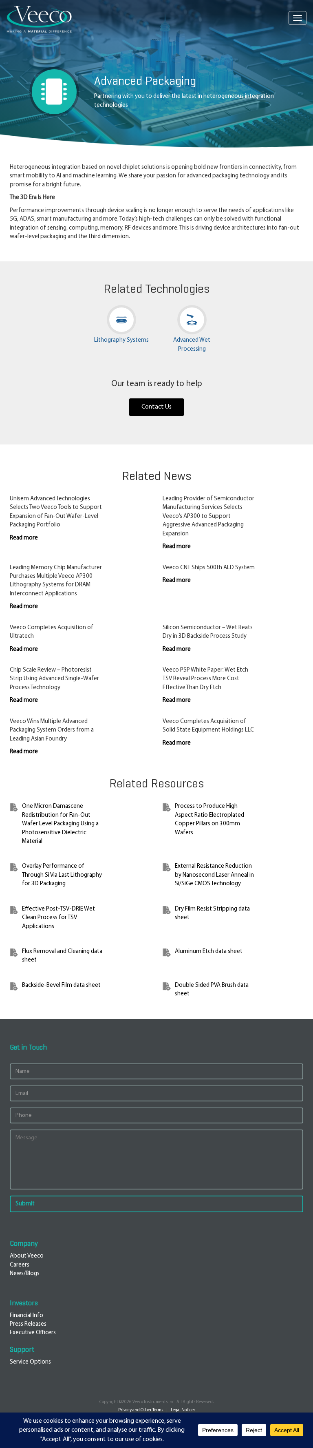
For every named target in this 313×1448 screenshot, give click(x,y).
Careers (19, 1265)
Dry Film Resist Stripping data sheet (212, 913)
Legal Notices (183, 1410)
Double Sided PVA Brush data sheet (212, 989)
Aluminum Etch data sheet (208, 951)
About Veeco (27, 1256)
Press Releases (28, 1324)
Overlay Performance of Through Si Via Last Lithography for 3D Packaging (62, 875)
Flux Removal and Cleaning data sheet (62, 955)
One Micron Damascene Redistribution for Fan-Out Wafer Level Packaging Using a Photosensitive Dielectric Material (60, 823)
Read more (24, 538)
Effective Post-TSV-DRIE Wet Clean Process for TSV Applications (58, 918)
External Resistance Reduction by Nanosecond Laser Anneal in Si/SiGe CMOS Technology (214, 875)
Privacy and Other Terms (140, 1410)
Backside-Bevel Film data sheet (61, 985)
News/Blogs (25, 1274)
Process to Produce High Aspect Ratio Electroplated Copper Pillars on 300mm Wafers (209, 819)
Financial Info (26, 1316)
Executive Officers (33, 1333)
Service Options (30, 1362)
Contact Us (156, 407)
